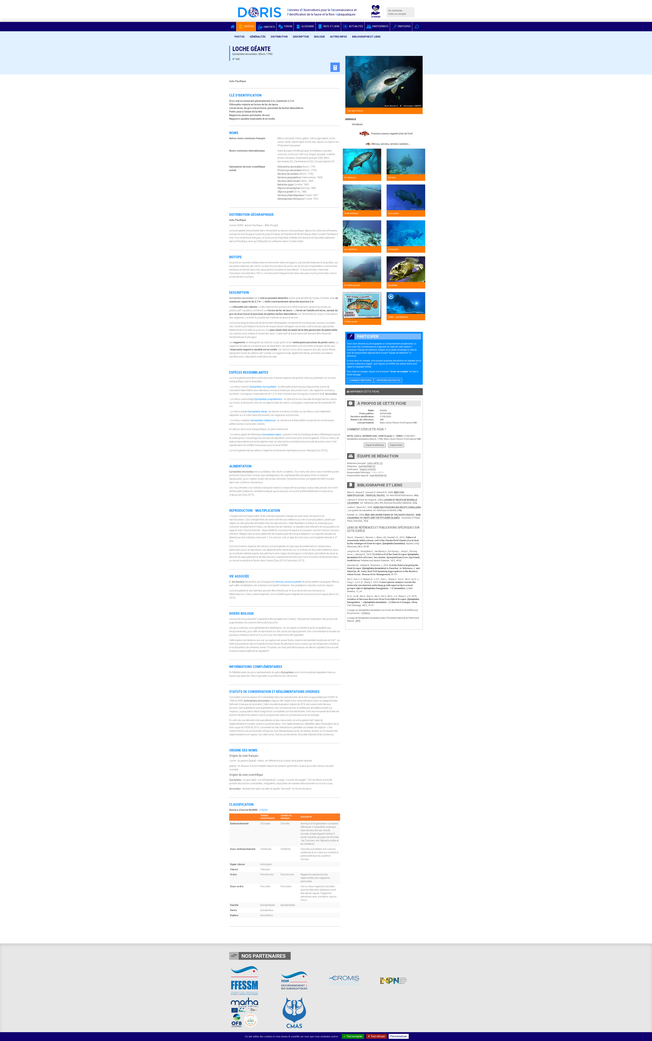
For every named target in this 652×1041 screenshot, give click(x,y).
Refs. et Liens (331, 26)
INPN (358, 621)
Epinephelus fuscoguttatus (263, 386)
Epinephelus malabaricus (263, 420)
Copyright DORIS (362, 366)
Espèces (249, 26)
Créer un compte (397, 14)
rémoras (279, 581)
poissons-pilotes (293, 581)
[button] (416, 26)
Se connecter (395, 10)
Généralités (258, 36)
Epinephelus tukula (257, 411)
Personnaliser (398, 1036)
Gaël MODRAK (365, 466)
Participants (380, 26)
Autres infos (338, 36)
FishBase (365, 613)
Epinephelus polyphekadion (268, 399)
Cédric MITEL (373, 463)
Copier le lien (396, 445)
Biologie (319, 36)
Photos (239, 36)
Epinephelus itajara (271, 434)
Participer (404, 26)
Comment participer (360, 380)
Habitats (269, 26)
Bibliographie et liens (366, 36)
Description (301, 36)
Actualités (355, 26)
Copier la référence (375, 445)
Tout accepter (354, 1036)
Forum (288, 26)
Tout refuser (377, 1036)
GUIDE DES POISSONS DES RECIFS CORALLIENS (397, 507)
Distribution (279, 36)
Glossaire (307, 26)
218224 (263, 810)
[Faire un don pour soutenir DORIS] (376, 12)
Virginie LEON (366, 469)
